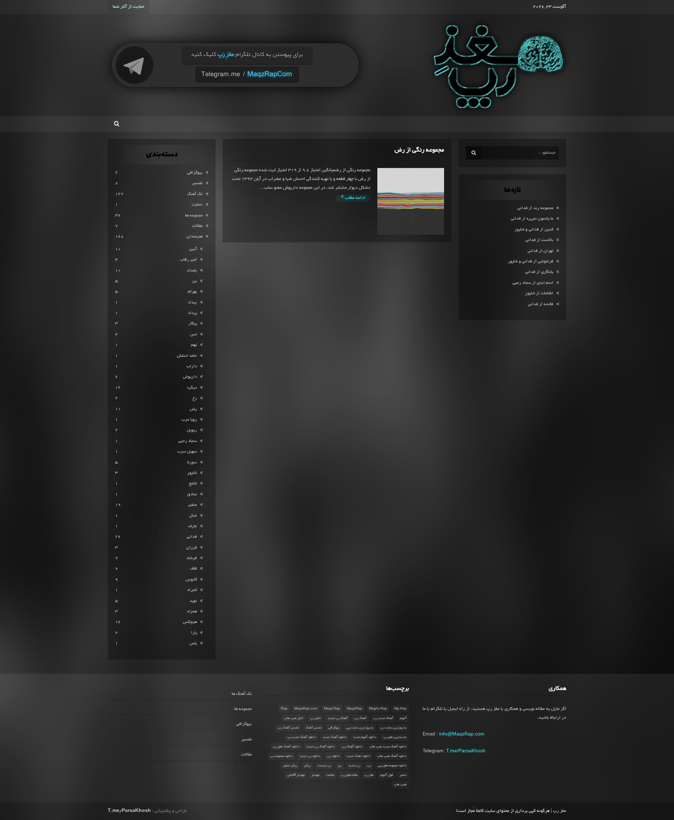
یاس (193, 643)
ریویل (192, 430)
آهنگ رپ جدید (338, 718)
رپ (369, 765)
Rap (284, 709)
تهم (194, 345)
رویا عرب (189, 419)
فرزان (191, 547)
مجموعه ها (194, 215)
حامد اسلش (187, 356)
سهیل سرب (187, 451)
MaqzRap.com (305, 709)
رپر (340, 765)
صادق (192, 494)
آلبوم (403, 718)
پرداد (192, 313)
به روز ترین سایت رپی (360, 728)
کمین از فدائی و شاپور (534, 229)
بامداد (192, 270)
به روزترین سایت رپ (393, 728)
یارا (194, 633)
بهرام (192, 291)
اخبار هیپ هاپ (293, 718)
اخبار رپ (315, 718)
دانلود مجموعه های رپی (392, 765)
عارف (192, 526)
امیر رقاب (188, 259)
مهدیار (315, 775)
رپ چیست (324, 765)
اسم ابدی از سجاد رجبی (533, 283)
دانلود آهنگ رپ (352, 746)
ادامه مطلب (354, 198)
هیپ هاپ (400, 784)
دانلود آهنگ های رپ (286, 746)
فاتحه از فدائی (540, 304)
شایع (193, 483)
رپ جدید (354, 765)
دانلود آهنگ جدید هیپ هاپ (388, 746)
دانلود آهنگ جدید (334, 737)
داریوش (190, 377)
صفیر (192, 505)
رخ (194, 398)
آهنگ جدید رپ (383, 718)
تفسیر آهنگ (313, 728)
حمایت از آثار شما (128, 7)
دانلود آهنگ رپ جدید (320, 746)
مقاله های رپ (349, 775)
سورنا (192, 462)
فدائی (192, 537)
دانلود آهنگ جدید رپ (301, 737)
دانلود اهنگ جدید (358, 756)
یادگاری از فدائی (539, 272)
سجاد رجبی (187, 441)
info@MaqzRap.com (461, 734)
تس (193, 334)
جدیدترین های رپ (395, 737)
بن (194, 281)
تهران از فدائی (540, 251)
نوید (193, 601)
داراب (191, 366)
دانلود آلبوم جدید (364, 737)
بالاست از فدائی (539, 240)
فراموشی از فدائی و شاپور (530, 261)
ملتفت (330, 775)
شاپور (192, 473)
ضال (193, 515)
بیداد (192, 302)
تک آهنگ (195, 194)
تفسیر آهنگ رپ (288, 728)
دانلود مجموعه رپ (281, 756)
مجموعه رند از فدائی (535, 208)
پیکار (193, 323)
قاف (193, 568)
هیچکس (190, 622)
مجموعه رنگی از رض (419, 150)
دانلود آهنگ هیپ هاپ (392, 756)
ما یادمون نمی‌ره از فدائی (532, 218)
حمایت (197, 204)
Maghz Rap (378, 709)
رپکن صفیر (290, 765)
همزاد (192, 611)
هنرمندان (194, 236)
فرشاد (191, 558)
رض (193, 409)
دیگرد (192, 387)
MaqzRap (354, 709)
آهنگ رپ (360, 718)
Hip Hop (400, 709)
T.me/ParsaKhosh (465, 750)
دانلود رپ (333, 756)
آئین (193, 249)
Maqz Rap (332, 709)
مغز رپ (369, 775)
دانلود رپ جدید (309, 756)
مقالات (197, 226)
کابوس (191, 579)
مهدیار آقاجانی (296, 775)
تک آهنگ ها (242, 694)
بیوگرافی (195, 172)
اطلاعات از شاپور (539, 293)
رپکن (307, 765)
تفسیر (197, 183)
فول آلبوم (386, 775)
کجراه (192, 590)
